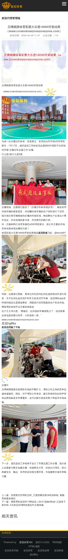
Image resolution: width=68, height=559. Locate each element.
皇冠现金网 (43, 550)
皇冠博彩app (56, 298)
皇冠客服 (58, 550)
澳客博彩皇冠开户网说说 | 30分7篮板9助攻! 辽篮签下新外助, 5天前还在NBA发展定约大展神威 (34, 503)
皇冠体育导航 (11, 550)
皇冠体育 (28, 550)
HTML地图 (34, 546)
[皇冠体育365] (12, 5)
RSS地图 (57, 542)
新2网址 (34, 554)
